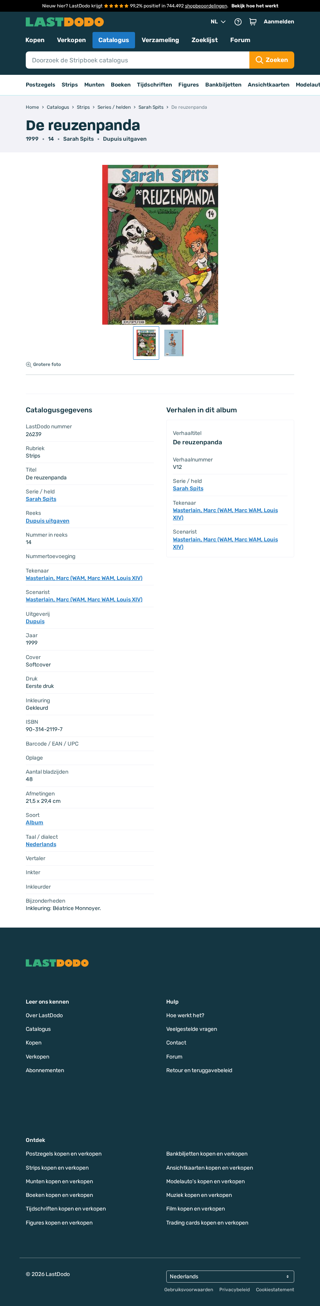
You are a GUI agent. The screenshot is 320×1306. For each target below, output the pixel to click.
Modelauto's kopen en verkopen (205, 1181)
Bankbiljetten (223, 84)
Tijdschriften (154, 84)
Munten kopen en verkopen (59, 1181)
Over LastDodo (44, 1015)
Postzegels (40, 84)
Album (34, 822)
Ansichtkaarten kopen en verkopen (209, 1168)
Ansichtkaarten (269, 84)
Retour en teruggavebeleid (199, 1070)
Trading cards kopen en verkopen (207, 1222)
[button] (253, 22)
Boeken (121, 84)
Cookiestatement (275, 1289)
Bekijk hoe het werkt (254, 6)
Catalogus (113, 40)
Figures (188, 84)
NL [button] (214, 21)
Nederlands (41, 844)
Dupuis (35, 621)
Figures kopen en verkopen (59, 1222)
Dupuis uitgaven (125, 139)
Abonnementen (45, 1070)
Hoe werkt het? (185, 1015)
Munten (94, 84)
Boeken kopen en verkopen (59, 1195)
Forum (240, 40)
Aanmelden (279, 21)
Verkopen (71, 40)
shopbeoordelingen (206, 6)
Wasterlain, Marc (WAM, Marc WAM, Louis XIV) (84, 578)
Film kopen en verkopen (195, 1208)
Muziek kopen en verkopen (199, 1195)
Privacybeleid (234, 1289)
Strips (70, 84)
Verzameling (160, 40)
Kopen (34, 40)
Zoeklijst (205, 40)
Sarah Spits (78, 139)
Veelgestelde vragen (191, 1029)
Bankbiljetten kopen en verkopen (206, 1153)
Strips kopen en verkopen (57, 1168)
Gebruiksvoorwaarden (188, 1289)
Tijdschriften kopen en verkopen (66, 1208)
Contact (176, 1042)
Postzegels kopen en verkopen (63, 1153)
